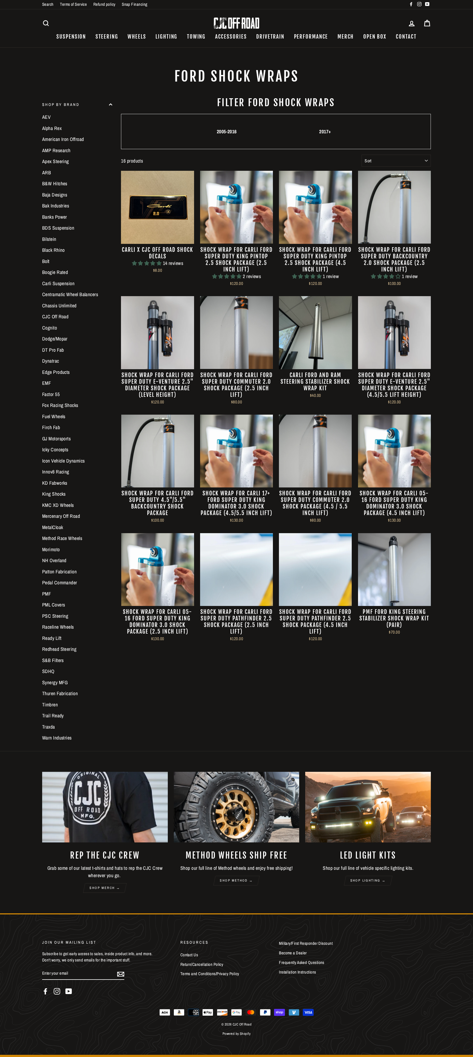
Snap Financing (134, 4)
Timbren (50, 704)
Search (48, 4)
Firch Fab (51, 427)
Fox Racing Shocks (60, 405)
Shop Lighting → (368, 880)
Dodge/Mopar (55, 338)
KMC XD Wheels (58, 505)
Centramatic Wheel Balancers (70, 294)
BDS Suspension (58, 227)
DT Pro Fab (53, 349)
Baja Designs (54, 194)
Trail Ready (53, 715)
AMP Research (56, 150)
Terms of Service (73, 4)
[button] (147, 263)
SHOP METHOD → (236, 880)
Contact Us (189, 955)
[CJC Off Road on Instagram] (57, 991)
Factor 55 (51, 394)
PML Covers (53, 604)
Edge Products (56, 372)
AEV (46, 117)
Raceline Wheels (58, 626)
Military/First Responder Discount (306, 943)
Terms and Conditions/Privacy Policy (209, 974)
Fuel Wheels (53, 416)
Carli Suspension (58, 283)
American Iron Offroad (63, 139)
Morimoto (51, 549)
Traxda (48, 726)
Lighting (166, 36)
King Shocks (54, 493)
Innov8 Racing (55, 471)
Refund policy (104, 4)
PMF (46, 593)
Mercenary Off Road (61, 516)
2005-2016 (227, 131)
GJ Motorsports (56, 438)
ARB (46, 172)
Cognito (49, 327)
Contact (406, 36)
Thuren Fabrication (60, 693)
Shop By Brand (60, 104)
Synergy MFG (55, 682)
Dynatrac (50, 360)
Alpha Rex (52, 128)
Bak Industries (55, 205)
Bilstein (49, 239)
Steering (107, 36)
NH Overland (54, 560)
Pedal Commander (59, 582)
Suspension (71, 36)
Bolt (46, 261)
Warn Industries (57, 737)
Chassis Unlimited (59, 305)
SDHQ (48, 671)
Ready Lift (52, 638)
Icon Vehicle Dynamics (63, 460)
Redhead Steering (59, 649)
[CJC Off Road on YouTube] (68, 991)
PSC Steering (55, 616)
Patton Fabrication (59, 571)
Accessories (231, 36)
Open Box (375, 36)
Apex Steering (55, 161)
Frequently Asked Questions (301, 962)
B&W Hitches (54, 183)
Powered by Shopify (236, 1033)
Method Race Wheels (62, 538)
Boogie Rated (55, 272)
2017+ (325, 131)
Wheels (137, 36)
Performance (311, 36)
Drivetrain (270, 36)
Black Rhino (53, 250)
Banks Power (54, 216)
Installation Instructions (297, 972)
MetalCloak (52, 527)
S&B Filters (53, 660)
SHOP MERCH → (105, 888)
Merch (346, 36)
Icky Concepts (55, 449)
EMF (46, 383)
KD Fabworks (54, 483)
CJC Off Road (55, 316)
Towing (196, 36)
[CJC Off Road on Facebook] (45, 991)
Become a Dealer (293, 953)
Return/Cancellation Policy (201, 964)
